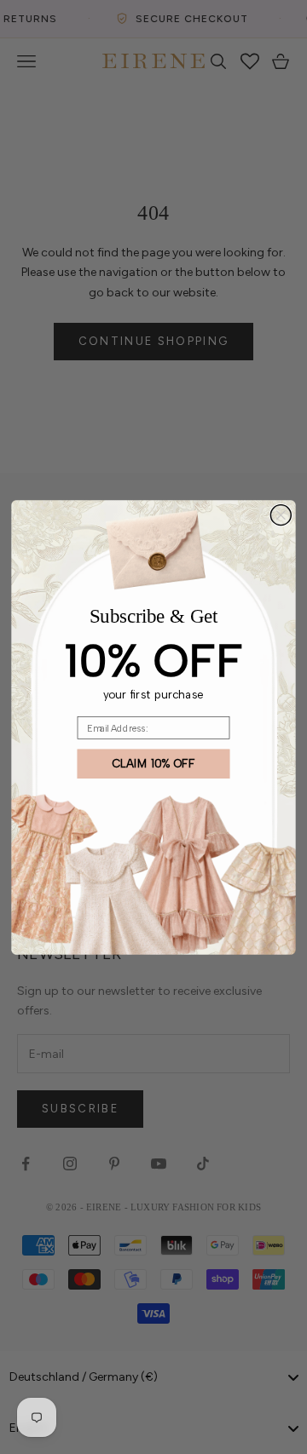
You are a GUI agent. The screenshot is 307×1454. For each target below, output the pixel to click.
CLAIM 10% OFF (154, 763)
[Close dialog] (280, 514)
